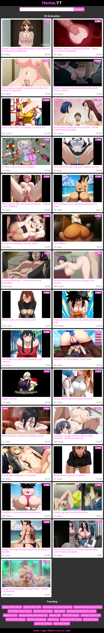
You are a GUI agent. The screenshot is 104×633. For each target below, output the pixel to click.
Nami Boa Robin (61, 623)
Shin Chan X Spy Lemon (19, 611)
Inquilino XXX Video (43, 611)
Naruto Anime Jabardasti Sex (33, 615)
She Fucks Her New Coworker (57, 607)
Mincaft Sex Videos (15, 619)
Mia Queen (60, 611)
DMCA (51, 630)
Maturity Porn (10, 615)
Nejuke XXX (55, 615)
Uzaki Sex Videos (43, 623)
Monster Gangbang (36, 619)
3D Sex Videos (91, 619)
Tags (43, 630)
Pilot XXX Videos (71, 615)
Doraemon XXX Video (71, 619)
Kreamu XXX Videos (12, 607)
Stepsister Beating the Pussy (88, 607)
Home (36, 630)
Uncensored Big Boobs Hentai (81, 611)
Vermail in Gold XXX (90, 615)
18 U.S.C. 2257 (63, 630)
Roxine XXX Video (32, 607)
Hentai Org (53, 619)
